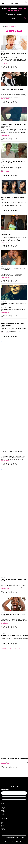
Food (2, 814)
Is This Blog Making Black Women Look (13, 615)
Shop (2, 826)
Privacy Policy (19, 841)
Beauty (3, 810)
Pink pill (3, 829)
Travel (2, 813)
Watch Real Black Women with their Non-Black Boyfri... (14, 452)
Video (2, 828)
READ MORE (5, 63)
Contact (3, 823)
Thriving (3, 807)
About (2, 822)
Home (2, 820)
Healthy (3, 811)
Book (2, 825)
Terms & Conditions (10, 841)
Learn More (14, 18)
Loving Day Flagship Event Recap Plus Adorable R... (12, 90)
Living (2, 805)
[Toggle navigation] (3, 3)
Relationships (4, 808)
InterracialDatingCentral (7, 831)
